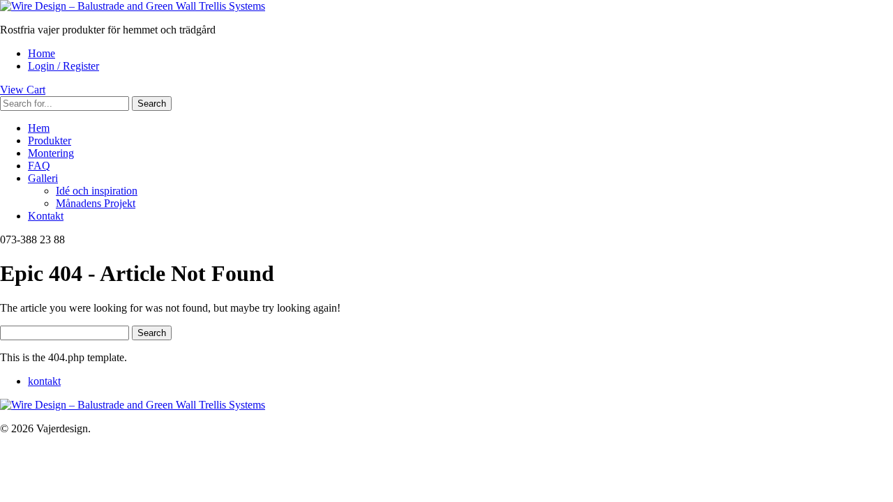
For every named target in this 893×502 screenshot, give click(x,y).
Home (41, 53)
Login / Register (63, 66)
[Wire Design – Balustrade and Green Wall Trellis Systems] (132, 6)
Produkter (49, 140)
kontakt (44, 381)
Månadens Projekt (95, 203)
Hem (39, 128)
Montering (51, 153)
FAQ (39, 166)
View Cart (22, 90)
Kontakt (45, 216)
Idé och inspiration (96, 191)
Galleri (43, 178)
